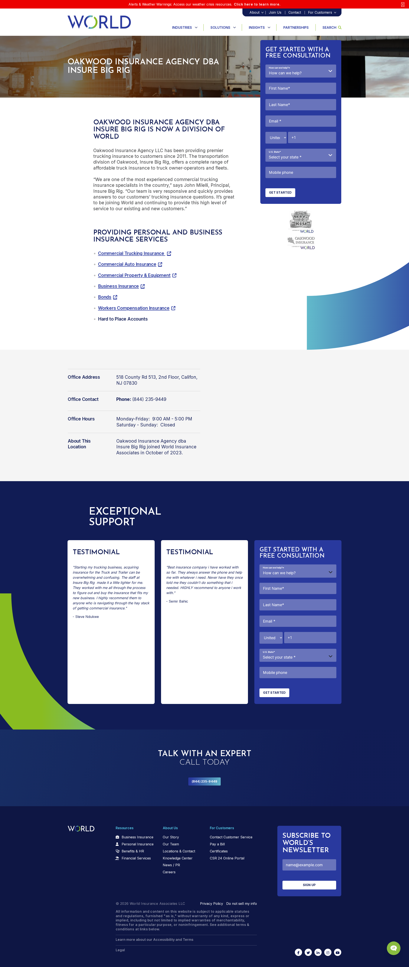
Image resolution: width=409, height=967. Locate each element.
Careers (169, 872)
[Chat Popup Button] (393, 948)
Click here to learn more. (257, 4)
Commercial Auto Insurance (127, 264)
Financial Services (136, 858)
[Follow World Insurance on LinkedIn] (318, 952)
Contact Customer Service (231, 837)
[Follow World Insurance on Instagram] (327, 952)
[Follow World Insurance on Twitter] (308, 952)
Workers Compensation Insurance (134, 308)
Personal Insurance (138, 844)
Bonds (104, 297)
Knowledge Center (178, 858)
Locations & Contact (179, 851)
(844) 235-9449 (204, 781)
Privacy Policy (211, 903)
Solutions (220, 27)
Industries (182, 27)
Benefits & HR (133, 851)
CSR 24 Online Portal (227, 858)
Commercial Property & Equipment (134, 275)
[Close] (402, 4)
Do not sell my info (241, 903)
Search (329, 27)
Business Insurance (118, 286)
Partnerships (296, 27)
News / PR (171, 865)
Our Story (171, 837)
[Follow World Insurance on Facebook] (298, 952)
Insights (257, 27)
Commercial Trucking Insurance (131, 253)
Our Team (171, 844)
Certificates (219, 851)
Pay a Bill (217, 844)
